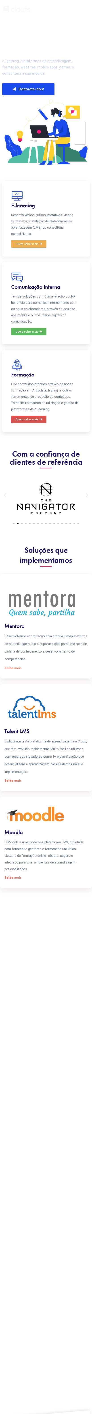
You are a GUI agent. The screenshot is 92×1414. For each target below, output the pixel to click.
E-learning (23, 205)
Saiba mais (12, 668)
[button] (28, 244)
